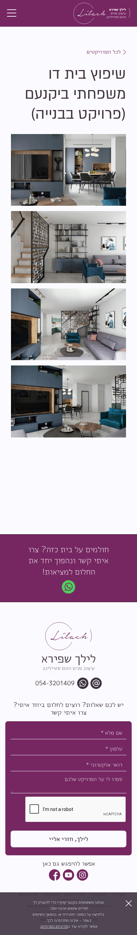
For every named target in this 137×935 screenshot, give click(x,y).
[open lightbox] (68, 170)
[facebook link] (54, 875)
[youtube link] (68, 875)
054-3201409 (54, 683)
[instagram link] (82, 875)
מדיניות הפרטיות (54, 926)
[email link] (96, 683)
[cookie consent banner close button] (129, 903)
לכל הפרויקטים (103, 51)
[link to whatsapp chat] (68, 587)
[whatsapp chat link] (82, 683)
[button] (11, 13)
